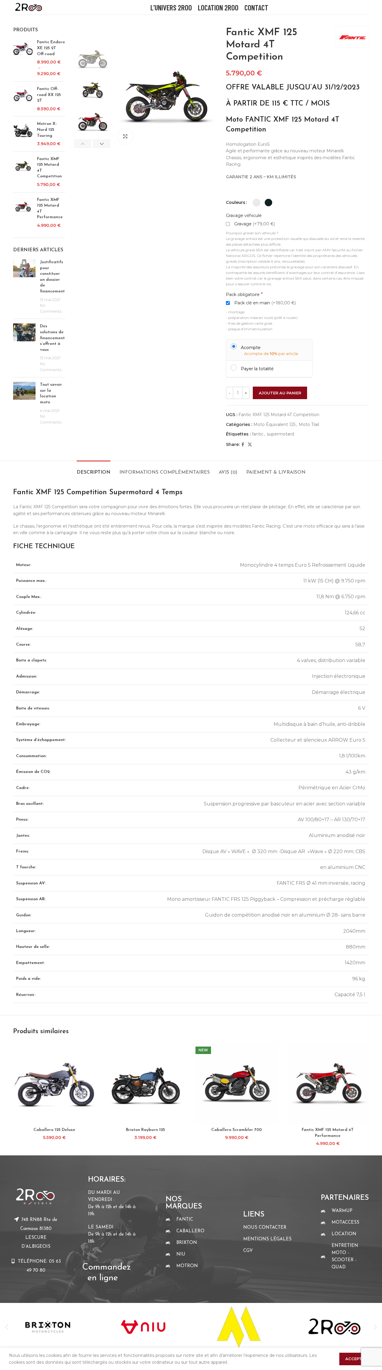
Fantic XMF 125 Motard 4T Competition (49, 168)
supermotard (280, 434)
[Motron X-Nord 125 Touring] (23, 134)
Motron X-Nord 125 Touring (47, 130)
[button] (6, 1327)
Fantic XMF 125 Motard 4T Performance (50, 209)
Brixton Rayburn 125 (145, 1130)
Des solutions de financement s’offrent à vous (52, 338)
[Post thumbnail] (24, 286)
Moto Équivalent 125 (274, 424)
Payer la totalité (257, 368)
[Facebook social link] (243, 445)
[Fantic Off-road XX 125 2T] (23, 99)
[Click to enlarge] (125, 136)
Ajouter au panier (280, 392)
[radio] (256, 202)
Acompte (251, 347)
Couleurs (235, 202)
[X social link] (250, 445)
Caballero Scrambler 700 (236, 1130)
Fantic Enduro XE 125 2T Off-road (51, 48)
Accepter (356, 1358)
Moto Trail (309, 424)
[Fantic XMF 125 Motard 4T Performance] (23, 213)
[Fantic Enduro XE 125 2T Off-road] (23, 58)
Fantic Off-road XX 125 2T (49, 95)
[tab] (93, 470)
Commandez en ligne (108, 1267)
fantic (258, 434)
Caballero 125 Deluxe (54, 1130)
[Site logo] (28, 7)
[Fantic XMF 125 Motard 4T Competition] (23, 172)
